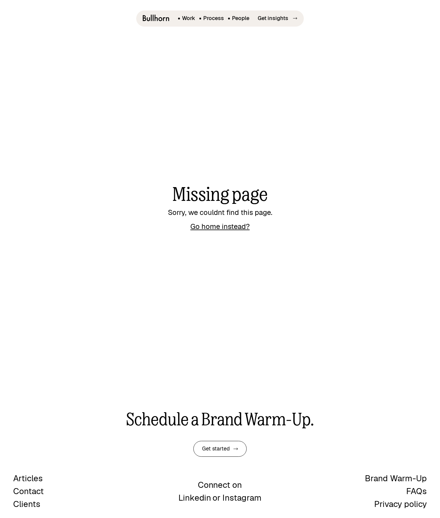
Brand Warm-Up (396, 478)
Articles (28, 478)
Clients (26, 504)
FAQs (416, 491)
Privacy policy (400, 504)
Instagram (242, 497)
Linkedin (194, 497)
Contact (28, 491)
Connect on (220, 485)
